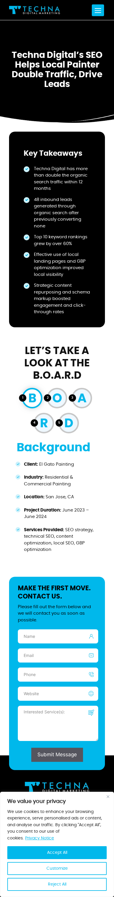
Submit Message (57, 754)
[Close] (107, 796)
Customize (57, 868)
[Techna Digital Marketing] (34, 10)
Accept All (57, 853)
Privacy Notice (39, 838)
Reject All (57, 884)
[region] (57, 844)
